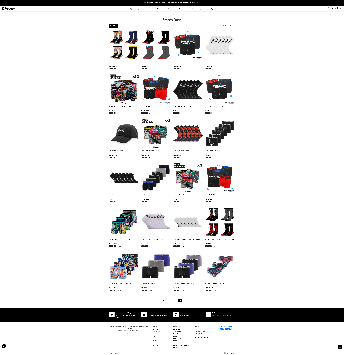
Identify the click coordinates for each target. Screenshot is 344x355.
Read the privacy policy (9, 340)
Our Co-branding (195, 8)
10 (175, 300)
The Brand (176, 343)
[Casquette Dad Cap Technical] (124, 133)
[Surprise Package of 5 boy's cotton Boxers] (156, 89)
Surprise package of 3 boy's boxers (182, 195)
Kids (180, 8)
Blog (339, 3)
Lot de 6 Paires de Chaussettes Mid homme (152, 239)
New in (148, 8)
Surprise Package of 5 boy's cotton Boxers (151, 106)
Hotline (214, 313)
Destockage (136, 8)
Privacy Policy (176, 334)
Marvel (153, 336)
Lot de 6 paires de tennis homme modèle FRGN (216, 62)
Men (158, 8)
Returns (175, 340)
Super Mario (155, 345)
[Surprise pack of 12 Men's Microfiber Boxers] (124, 89)
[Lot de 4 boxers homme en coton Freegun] (188, 266)
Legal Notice (176, 329)
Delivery (175, 336)
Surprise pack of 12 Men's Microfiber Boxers (120, 106)
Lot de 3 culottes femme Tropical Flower (215, 283)
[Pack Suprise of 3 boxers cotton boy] (220, 89)
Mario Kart (154, 334)
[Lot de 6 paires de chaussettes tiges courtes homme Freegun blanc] (188, 222)
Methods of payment (178, 338)
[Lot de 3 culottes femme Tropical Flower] (220, 266)
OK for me (30, 346)
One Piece (154, 340)
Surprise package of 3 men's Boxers (150, 150)
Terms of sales (177, 331)
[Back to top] (340, 347)
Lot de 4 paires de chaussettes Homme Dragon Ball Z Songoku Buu (122, 63)
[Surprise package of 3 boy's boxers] (188, 178)
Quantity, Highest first (226, 26)
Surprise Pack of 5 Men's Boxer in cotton (215, 195)
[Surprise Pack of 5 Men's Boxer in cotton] (220, 178)
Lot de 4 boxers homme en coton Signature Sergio (121, 283)
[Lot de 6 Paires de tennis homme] (188, 133)
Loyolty (210, 8)
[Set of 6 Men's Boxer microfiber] (220, 133)
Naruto (153, 338)
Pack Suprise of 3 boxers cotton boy (214, 106)
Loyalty (175, 347)
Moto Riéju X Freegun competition (181, 345)
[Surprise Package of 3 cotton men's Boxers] (188, 45)
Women (169, 8)
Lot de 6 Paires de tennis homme (181, 150)
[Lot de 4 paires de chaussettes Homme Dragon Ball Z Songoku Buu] (124, 45)
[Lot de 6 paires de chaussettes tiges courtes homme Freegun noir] (124, 178)
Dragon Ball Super (156, 329)
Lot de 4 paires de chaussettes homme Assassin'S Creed (219, 239)
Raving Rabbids (156, 331)
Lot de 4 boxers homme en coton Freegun (183, 283)
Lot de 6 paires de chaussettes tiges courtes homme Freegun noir (122, 195)
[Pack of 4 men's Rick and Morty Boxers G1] (124, 222)
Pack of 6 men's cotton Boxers (148, 195)
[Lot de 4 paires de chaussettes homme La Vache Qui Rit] (156, 45)
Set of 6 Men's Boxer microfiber (212, 150)
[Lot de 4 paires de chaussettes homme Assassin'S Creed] (220, 222)
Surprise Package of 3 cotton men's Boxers (184, 62)
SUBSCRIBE (129, 334)
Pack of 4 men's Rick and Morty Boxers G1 (119, 239)
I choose (11, 346)
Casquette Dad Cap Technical (116, 150)
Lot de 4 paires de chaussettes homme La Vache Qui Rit (155, 62)
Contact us (197, 329)
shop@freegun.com (200, 331)
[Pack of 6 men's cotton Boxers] (156, 178)
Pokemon (154, 343)
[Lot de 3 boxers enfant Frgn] (156, 266)
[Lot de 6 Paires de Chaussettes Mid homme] (156, 222)
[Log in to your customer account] (332, 8)
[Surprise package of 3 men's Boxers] (156, 133)
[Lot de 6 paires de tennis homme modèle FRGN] (220, 45)
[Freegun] (8, 9)
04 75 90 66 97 (198, 334)
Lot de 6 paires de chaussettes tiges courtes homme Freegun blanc (186, 240)
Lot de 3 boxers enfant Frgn (148, 283)
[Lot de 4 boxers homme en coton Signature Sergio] (124, 266)
